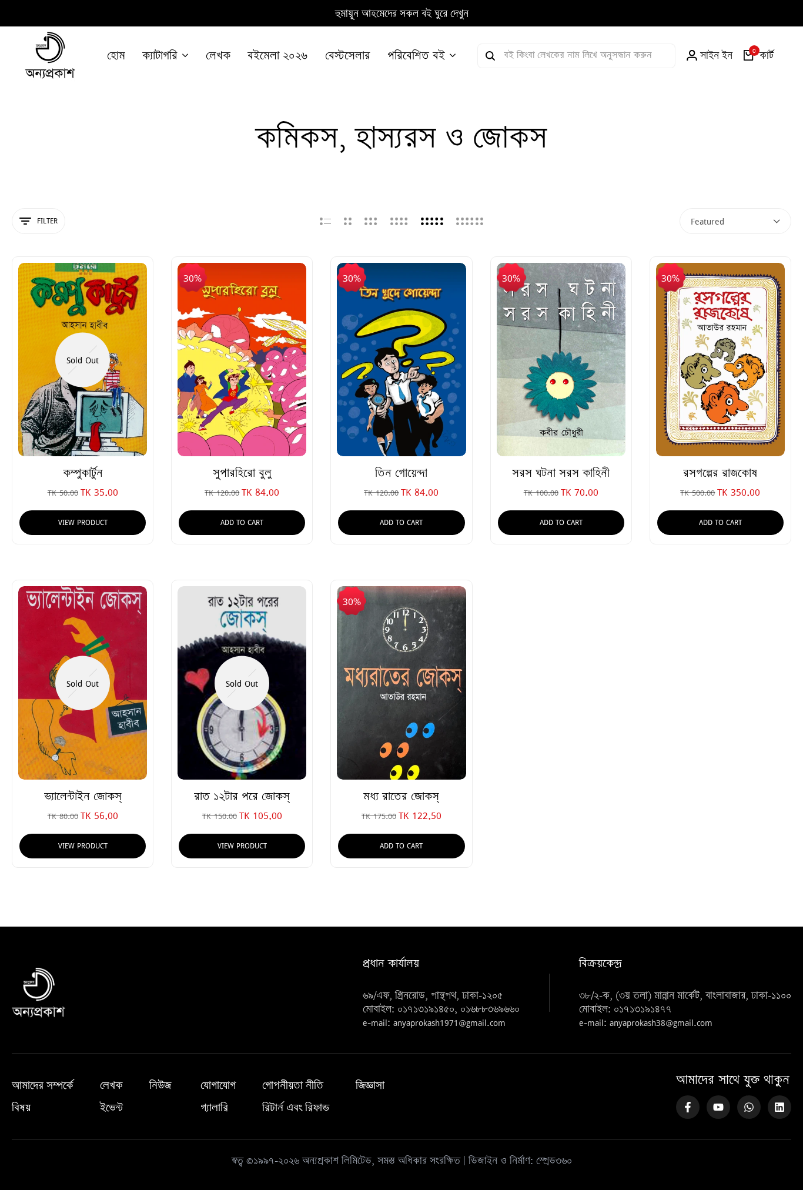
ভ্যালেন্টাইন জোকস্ (83, 796)
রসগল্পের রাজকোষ (720, 473)
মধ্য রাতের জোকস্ (401, 796)
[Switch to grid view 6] (469, 221)
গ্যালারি (214, 1108)
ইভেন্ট (111, 1108)
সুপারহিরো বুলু (242, 473)
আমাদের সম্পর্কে (42, 1085)
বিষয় (21, 1108)
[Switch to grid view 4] (399, 221)
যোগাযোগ (218, 1085)
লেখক (111, 1085)
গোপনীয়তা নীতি (292, 1085)
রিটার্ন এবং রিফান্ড (295, 1108)
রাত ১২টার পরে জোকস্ (242, 796)
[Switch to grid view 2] (347, 221)
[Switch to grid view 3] (371, 221)
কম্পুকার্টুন (83, 473)
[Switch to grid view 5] (432, 221)
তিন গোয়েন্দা (401, 473)
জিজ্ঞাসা (370, 1085)
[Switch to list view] (325, 221)
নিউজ (160, 1085)
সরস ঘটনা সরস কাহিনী (561, 473)
